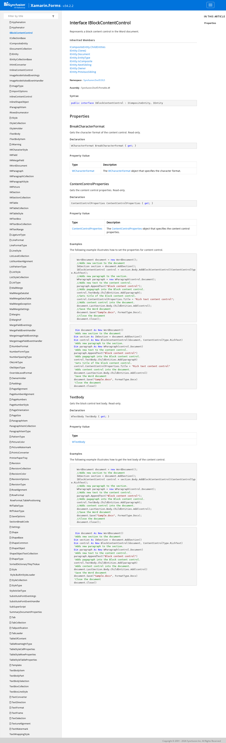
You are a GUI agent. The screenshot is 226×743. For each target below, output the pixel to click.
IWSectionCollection (20, 197)
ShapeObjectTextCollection (24, 553)
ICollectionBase (18, 38)
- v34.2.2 (67, 6)
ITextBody (15, 133)
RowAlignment (19, 489)
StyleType (16, 585)
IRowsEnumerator (19, 112)
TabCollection (18, 622)
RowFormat (17, 495)
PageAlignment (19, 388)
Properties (210, 23)
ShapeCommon (19, 542)
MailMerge (17, 287)
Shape (14, 532)
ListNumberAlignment (21, 261)
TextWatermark (19, 728)
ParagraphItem (19, 420)
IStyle (14, 117)
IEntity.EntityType (80, 57)
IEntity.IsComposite (81, 61)
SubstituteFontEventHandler (25, 601)
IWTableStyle (16, 213)
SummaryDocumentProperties (26, 612)
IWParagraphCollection (22, 176)
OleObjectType (17, 367)
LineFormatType (18, 245)
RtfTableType (16, 505)
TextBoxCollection (19, 686)
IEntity (15, 54)
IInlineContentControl (21, 70)
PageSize (16, 415)
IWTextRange (16, 229)
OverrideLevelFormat (21, 372)
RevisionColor (18, 473)
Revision (15, 463)
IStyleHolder (16, 128)
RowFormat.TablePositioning (25, 500)
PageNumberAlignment (22, 394)
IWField (13, 155)
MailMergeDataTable (20, 298)
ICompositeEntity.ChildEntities (87, 47)
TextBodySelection (19, 681)
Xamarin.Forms (46, 5)
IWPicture (15, 186)
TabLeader (17, 633)
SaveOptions (18, 516)
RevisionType (18, 484)
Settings (15, 527)
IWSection (15, 192)
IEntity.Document (80, 54)
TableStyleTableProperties (23, 659)
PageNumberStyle (19, 404)
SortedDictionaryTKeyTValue (25, 564)
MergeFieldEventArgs (21, 325)
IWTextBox (15, 218)
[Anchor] (68, 116)
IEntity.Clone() (78, 50)
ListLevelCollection (19, 256)
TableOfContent (18, 638)
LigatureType (18, 234)
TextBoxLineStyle (19, 691)
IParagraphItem (18, 107)
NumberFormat (19, 346)
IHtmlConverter (18, 64)
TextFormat (17, 707)
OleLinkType (16, 362)
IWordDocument (18, 165)
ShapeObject (18, 548)
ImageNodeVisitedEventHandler (26, 80)
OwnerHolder (18, 378)
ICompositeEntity (19, 43)
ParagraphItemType (20, 431)
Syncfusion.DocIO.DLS (94, 80)
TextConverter (19, 697)
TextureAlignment (21, 723)
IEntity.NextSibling (80, 64)
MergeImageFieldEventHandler (26, 341)
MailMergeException (20, 303)
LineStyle (16, 250)
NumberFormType (19, 351)
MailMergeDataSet (19, 293)
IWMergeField (17, 160)
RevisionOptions (20, 479)
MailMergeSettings (19, 309)
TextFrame (17, 712)
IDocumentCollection (21, 48)
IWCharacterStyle (19, 149)
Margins (15, 314)
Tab (13, 617)
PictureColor (18, 441)
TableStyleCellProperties (22, 649)
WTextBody (78, 441)
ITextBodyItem (17, 139)
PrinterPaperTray (19, 457)
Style (14, 569)
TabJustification (19, 627)
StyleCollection (19, 580)
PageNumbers (19, 399)
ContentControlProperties (87, 228)
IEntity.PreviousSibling (83, 72)
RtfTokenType (17, 511)
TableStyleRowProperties (23, 654)
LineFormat (17, 240)
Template (16, 665)
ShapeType (17, 558)
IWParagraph (16, 171)
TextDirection (18, 702)
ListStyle (15, 271)
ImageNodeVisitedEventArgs (25, 75)
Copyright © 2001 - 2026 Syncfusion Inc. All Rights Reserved (191, 740)
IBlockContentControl (21, 32)
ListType (15, 282)
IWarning (16, 144)
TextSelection (18, 718)
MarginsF (16, 319)
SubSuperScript (18, 606)
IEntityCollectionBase (21, 59)
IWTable (14, 202)
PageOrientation (20, 410)
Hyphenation (18, 22)
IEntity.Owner (78, 68)
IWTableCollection (19, 208)
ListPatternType (18, 266)
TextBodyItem (17, 670)
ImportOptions (19, 91)
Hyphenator (18, 27)
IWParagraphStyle (19, 181)
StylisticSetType (18, 590)
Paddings (16, 383)
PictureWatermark (21, 447)
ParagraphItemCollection (23, 426)
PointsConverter (20, 452)
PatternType (18, 436)
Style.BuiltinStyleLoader (22, 574)
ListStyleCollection (19, 277)
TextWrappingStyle (19, 734)
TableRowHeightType (21, 643)
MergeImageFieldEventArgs (24, 335)
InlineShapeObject (19, 101)
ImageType (17, 85)
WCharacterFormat (83, 171)
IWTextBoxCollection (20, 224)
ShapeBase (17, 537)
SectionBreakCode (19, 521)
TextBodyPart (17, 675)
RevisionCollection (21, 468)
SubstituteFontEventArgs (23, 596)
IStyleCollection (18, 123)
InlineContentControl (21, 96)
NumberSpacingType (21, 356)
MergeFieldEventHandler (23, 330)
